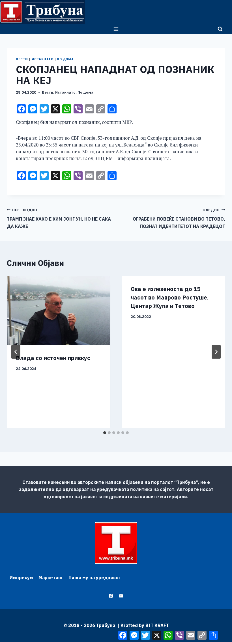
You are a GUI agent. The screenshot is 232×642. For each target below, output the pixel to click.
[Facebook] (110, 595)
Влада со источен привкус (53, 358)
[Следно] (216, 352)
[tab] (104, 432)
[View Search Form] (220, 29)
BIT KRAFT (157, 625)
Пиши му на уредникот (94, 577)
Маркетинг (50, 577)
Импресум (21, 577)
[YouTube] (121, 595)
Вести (22, 59)
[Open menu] (116, 29)
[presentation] (58, 310)
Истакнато (42, 59)
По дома (65, 59)
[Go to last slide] (15, 352)
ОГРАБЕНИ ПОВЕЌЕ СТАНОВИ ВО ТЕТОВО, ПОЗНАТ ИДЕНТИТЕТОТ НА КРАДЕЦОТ (179, 218)
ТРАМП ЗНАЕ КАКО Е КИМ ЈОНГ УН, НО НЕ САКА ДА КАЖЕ (59, 218)
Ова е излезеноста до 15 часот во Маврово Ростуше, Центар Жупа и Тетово (170, 297)
